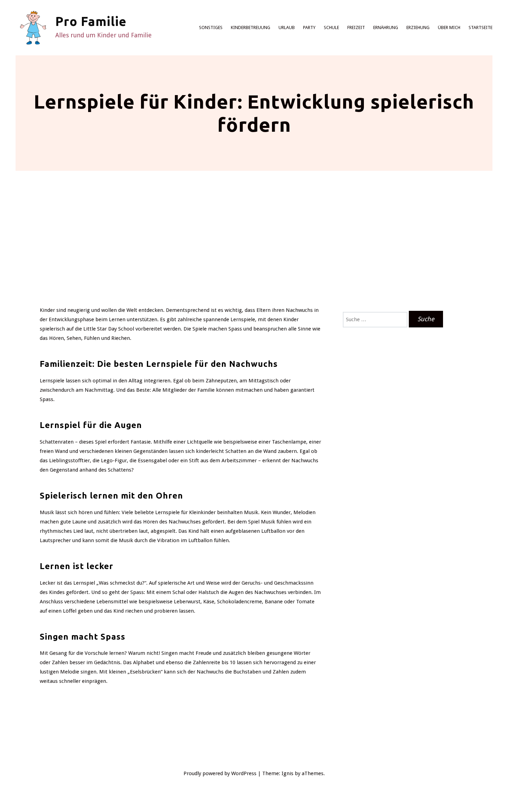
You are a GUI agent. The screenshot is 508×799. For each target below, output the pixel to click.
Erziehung (418, 27)
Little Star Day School (108, 329)
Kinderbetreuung (250, 27)
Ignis (287, 773)
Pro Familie (90, 21)
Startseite (480, 27)
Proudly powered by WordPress (220, 773)
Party (309, 27)
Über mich (449, 27)
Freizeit (356, 27)
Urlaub (287, 27)
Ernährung (385, 27)
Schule (331, 27)
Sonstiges (211, 27)
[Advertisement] (254, 253)
